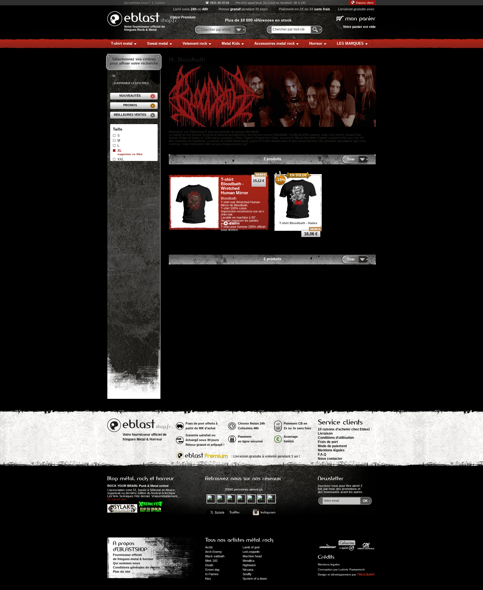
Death (209, 565)
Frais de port (328, 442)
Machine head (252, 556)
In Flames (212, 574)
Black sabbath (214, 556)
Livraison (325, 433)
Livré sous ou (190, 9)
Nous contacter (330, 459)
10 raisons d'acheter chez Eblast (344, 429)
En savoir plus (117, 499)
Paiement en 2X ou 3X (304, 9)
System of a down (255, 578)
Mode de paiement (332, 446)
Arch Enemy (213, 551)
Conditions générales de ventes (136, 567)
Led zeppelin (251, 551)
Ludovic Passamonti (351, 569)
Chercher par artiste (216, 30)
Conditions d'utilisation (336, 438)
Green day (212, 569)
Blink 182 (211, 560)
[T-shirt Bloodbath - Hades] (298, 198)
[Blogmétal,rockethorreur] (140, 478)
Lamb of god (251, 547)
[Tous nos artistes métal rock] (239, 540)
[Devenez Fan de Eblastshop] (214, 489)
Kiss (208, 578)
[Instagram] (264, 512)
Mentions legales (329, 564)
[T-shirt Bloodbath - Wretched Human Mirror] (195, 203)
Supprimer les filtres (131, 83)
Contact (160, 2)
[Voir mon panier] (356, 18)
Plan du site (121, 571)
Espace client (364, 2)
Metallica (248, 560)
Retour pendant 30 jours (243, 9)
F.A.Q (322, 454)
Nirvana (248, 569)
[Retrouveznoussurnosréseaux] (243, 478)
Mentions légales (331, 450)
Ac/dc (209, 547)
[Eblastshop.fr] (142, 18)
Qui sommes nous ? (137, 2)
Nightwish (249, 565)
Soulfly (247, 574)
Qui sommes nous (126, 563)
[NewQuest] (366, 574)
